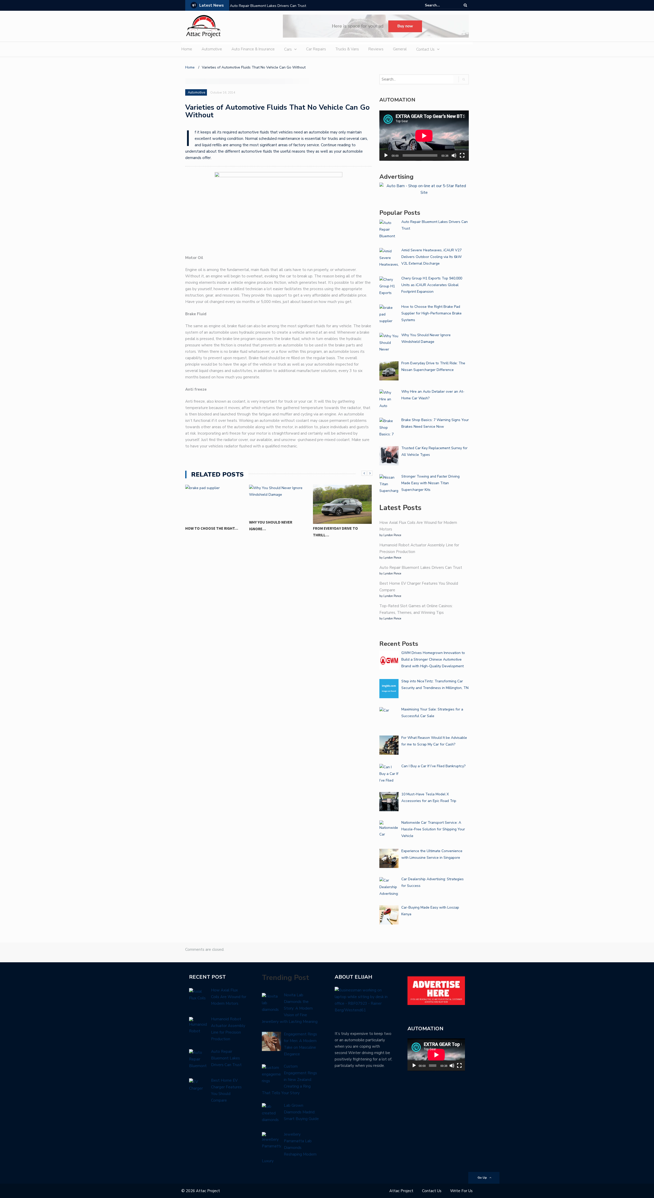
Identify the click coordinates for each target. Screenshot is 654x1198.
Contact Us (425, 49)
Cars (288, 49)
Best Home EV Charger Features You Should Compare (274, 5)
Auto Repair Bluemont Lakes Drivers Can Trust (420, 567)
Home (186, 49)
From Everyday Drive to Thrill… (335, 531)
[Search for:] (440, 5)
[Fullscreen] (462, 155)
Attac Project (401, 1190)
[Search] (465, 5)
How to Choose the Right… (211, 528)
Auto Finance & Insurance (253, 49)
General (400, 49)
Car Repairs (316, 49)
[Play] (386, 155)
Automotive (212, 49)
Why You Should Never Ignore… (270, 525)
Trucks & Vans (347, 49)
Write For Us (461, 1190)
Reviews (375, 49)
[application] (424, 135)
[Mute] (454, 155)
